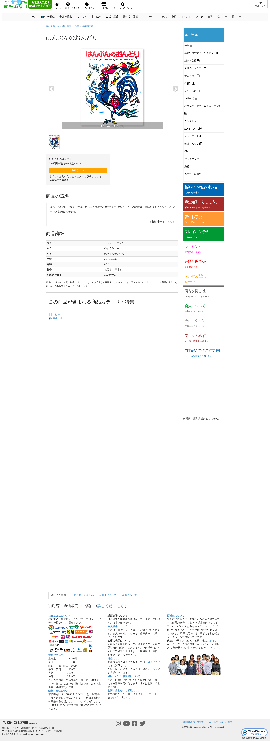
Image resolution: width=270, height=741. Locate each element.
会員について (129, 595)
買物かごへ (78, 170)
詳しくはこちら (111, 605)
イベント (186, 16)
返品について (115, 658)
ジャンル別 (190, 91)
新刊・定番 (190, 60)
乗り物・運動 (130, 16)
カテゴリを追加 (192, 174)
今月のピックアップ (195, 68)
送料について (55, 655)
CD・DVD (149, 16)
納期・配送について (59, 690)
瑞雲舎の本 (87, 26)
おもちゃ (82, 16)
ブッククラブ (191, 159)
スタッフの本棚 (192, 136)
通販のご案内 (58, 595)
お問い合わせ (220, 722)
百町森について (108, 595)
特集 (77, 26)
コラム (163, 16)
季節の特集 (65, 16)
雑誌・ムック (191, 143)
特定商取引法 (189, 722)
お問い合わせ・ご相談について (125, 690)
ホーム (32, 16)
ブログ (199, 16)
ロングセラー (191, 121)
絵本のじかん (191, 128)
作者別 (188, 83)
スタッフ (212, 640)
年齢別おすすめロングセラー (200, 53)
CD (186, 151)
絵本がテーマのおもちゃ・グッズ (202, 106)
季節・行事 (190, 75)
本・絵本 (96, 16)
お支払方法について (59, 615)
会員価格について (118, 626)
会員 (173, 16)
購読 (230, 722)
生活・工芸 (112, 16)
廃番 (186, 166)
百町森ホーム (52, 26)
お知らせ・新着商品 (82, 595)
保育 (210, 16)
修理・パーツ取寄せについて (124, 676)
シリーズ (189, 98)
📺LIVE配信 (48, 16)
